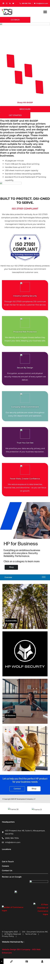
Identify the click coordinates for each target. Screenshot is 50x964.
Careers (5, 866)
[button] (45, 12)
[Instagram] (6, 3)
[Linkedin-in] (9, 3)
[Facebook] (3, 3)
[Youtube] (13, 3)
